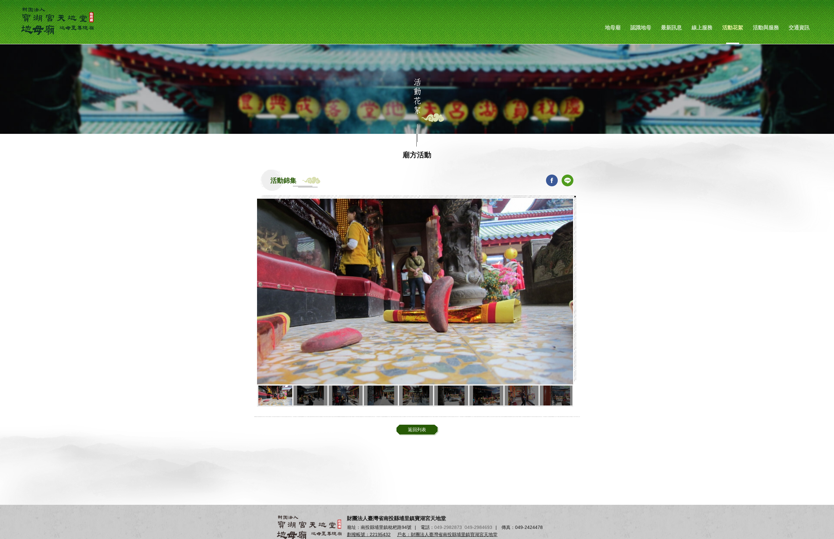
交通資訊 (799, 27)
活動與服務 (766, 27)
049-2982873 (448, 527)
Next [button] (569, 395)
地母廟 (613, 27)
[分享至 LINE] (567, 180)
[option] (415, 291)
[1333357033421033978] (346, 395)
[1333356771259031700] (275, 395)
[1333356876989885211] (486, 395)
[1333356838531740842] (522, 395)
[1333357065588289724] (310, 395)
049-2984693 (478, 527)
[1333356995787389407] (381, 395)
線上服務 (702, 27)
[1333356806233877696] (557, 395)
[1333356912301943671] (451, 395)
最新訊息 (671, 27)
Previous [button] (261, 395)
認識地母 (640, 27)
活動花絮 (732, 27)
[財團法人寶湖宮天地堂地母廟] (59, 21)
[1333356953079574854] (416, 395)
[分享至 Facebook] (552, 180)
